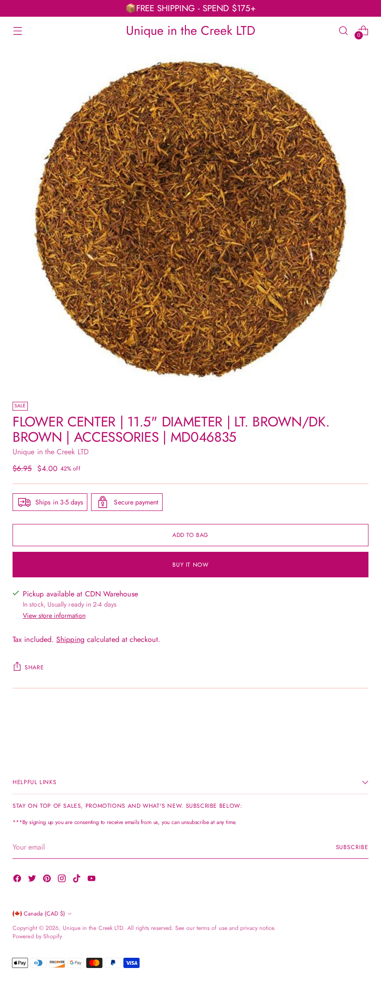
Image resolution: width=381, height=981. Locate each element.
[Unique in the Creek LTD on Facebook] (18, 880)
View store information (54, 615)
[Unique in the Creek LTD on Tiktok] (77, 880)
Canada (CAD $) (44, 913)
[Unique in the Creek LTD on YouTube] (92, 880)
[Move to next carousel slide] (360, 724)
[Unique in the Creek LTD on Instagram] (62, 880)
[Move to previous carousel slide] (339, 724)
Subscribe (352, 847)
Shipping (70, 639)
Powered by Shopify (37, 936)
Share (34, 667)
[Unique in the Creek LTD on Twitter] (33, 880)
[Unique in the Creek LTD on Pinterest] (47, 880)
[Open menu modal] (17, 30)
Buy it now (190, 565)
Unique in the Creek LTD (51, 451)
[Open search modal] (343, 30)
